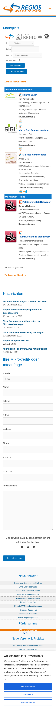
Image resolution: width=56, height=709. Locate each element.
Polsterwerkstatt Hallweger (36, 202)
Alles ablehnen (28, 702)
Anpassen (28, 694)
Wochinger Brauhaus (28, 614)
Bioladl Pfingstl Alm (28, 602)
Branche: (9, 55)
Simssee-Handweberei (34, 155)
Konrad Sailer (29, 95)
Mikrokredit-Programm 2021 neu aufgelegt (25, 349)
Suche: (8, 49)
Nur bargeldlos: (11, 60)
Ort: (7, 43)
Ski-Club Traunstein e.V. (28, 649)
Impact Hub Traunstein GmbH (28, 591)
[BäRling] (46, 36)
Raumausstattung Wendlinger (34, 237)
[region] (28, 680)
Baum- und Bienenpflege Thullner (28, 583)
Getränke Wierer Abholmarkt (28, 594)
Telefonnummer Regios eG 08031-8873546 (24, 301)
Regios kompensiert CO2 (16, 340)
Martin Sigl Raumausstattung (34, 130)
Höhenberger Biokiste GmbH (28, 598)
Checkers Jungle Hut (28, 610)
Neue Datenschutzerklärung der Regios (23, 332)
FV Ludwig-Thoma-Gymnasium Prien (28, 646)
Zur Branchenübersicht (15, 82)
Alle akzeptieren (28, 686)
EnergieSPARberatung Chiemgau (28, 606)
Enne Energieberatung (28, 587)
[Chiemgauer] (18, 36)
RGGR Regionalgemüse (28, 618)
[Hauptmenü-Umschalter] (50, 8)
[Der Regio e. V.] (32, 36)
